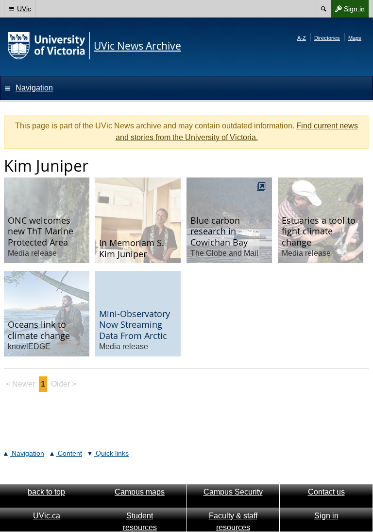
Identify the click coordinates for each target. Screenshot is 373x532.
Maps (354, 38)
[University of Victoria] (46, 45)
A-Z (301, 38)
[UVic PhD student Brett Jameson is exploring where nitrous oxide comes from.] (46, 313)
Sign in (348, 11)
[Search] (323, 9)
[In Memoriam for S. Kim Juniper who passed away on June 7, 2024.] (138, 220)
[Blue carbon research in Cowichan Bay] (229, 220)
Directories (327, 38)
